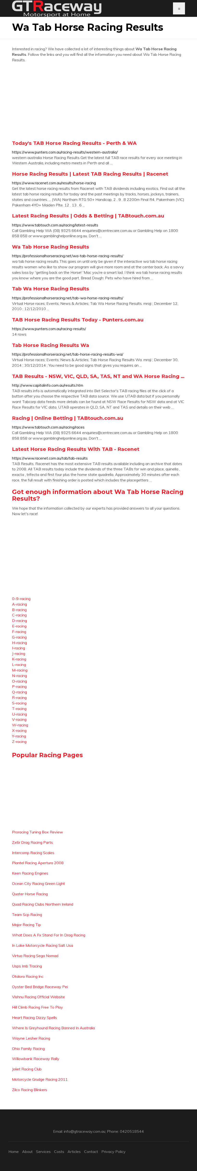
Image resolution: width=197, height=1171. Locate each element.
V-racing (19, 719)
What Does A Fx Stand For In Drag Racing (48, 935)
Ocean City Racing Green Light (38, 883)
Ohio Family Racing (28, 1048)
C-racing (19, 615)
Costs (59, 1151)
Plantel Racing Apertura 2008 (38, 862)
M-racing (19, 670)
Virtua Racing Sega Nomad (35, 955)
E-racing (19, 626)
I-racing (18, 648)
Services (43, 1151)
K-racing (19, 659)
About (27, 1151)
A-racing (19, 604)
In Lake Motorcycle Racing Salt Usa (42, 945)
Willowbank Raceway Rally (35, 1058)
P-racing (19, 686)
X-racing (19, 730)
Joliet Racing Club (27, 1069)
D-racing (19, 620)
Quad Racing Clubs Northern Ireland (42, 904)
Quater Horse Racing (30, 893)
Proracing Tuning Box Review (37, 832)
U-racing (19, 714)
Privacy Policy (113, 1151)
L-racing (19, 664)
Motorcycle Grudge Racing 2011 (40, 1079)
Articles (74, 1151)
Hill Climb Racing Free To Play (37, 1007)
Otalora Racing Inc (27, 976)
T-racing (19, 708)
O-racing (19, 681)
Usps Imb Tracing (27, 966)
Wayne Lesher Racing (31, 1038)
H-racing (19, 642)
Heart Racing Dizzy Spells (34, 1017)
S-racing (19, 703)
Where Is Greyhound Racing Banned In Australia (53, 1027)
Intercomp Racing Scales (33, 852)
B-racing (19, 609)
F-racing (19, 631)
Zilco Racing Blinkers (29, 1089)
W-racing (20, 725)
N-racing (19, 675)
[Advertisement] (98, 101)
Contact (91, 1151)
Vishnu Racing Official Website (38, 996)
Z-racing (19, 741)
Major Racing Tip (26, 924)
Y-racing (19, 736)
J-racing (18, 653)
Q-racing (19, 692)
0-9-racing (21, 598)
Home (13, 1151)
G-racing (19, 637)
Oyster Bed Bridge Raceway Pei (40, 986)
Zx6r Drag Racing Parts (32, 842)
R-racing (19, 697)
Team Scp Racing (27, 914)
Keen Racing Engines (30, 873)
